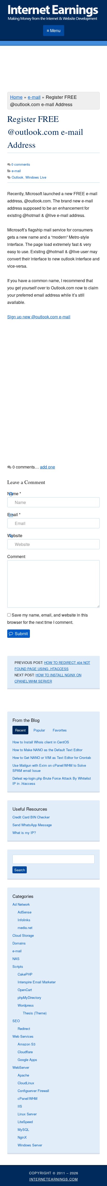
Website (14, 535)
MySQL (23, 1129)
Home (16, 97)
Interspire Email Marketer (37, 981)
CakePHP (25, 974)
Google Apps (27, 1059)
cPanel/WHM (27, 1098)
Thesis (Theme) (34, 1013)
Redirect (24, 1028)
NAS (15, 958)
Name (14, 493)
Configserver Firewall (33, 1090)
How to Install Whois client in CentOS (40, 742)
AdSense (24, 912)
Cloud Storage (23, 935)
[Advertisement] (53, 70)
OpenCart (25, 989)
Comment (16, 556)
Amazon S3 (26, 1044)
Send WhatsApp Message (32, 824)
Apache (23, 1075)
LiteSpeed (25, 1121)
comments (20, 164)
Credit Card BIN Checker (31, 817)
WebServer (20, 1067)
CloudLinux (26, 1082)
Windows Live (35, 177)
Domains (19, 943)
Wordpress (26, 1005)
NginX (22, 1137)
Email (14, 514)
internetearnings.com (53, 1179)
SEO (16, 1020)
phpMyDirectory (29, 997)
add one (47, 467)
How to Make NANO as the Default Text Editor (47, 749)
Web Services (23, 1036)
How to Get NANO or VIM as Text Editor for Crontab (51, 757)
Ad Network (21, 904)
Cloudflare (25, 1051)
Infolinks (24, 919)
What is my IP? (24, 832)
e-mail (34, 97)
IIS (20, 1106)
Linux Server (27, 1113)
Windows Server (30, 1145)
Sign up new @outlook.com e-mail (38, 317)
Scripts (17, 966)
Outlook (17, 177)
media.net (25, 927)
